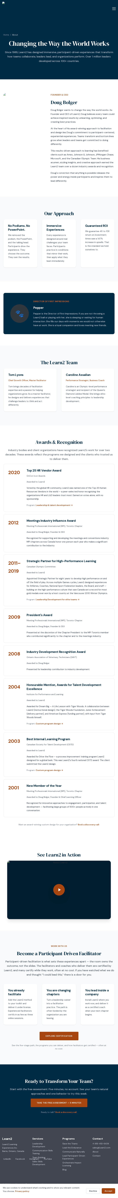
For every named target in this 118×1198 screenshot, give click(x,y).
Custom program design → (49, 723)
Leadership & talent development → (54, 505)
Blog (64, 1169)
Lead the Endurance (71, 1147)
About (95, 1151)
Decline (93, 1191)
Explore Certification (59, 1036)
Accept (108, 1191)
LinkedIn (7, 1159)
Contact (96, 1155)
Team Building (38, 1157)
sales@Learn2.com (101, 1147)
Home (6, 34)
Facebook (20, 1159)
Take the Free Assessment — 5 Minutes (59, 1102)
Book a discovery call (88, 824)
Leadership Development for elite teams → (57, 599)
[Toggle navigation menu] (114, 8)
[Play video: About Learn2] (59, 890)
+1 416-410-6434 (101, 1143)
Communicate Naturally (73, 1151)
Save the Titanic (70, 1143)
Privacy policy (22, 1191)
